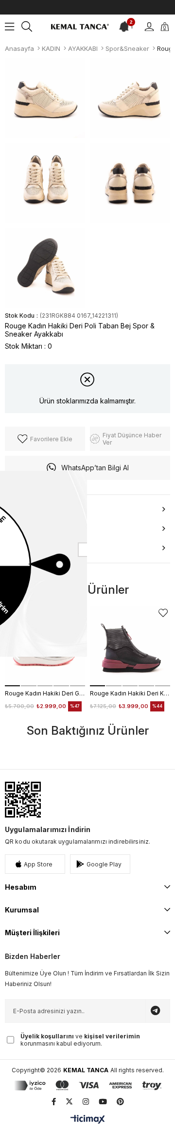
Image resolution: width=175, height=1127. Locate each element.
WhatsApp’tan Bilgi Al (95, 467)
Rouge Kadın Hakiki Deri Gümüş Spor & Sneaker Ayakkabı (45, 693)
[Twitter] (69, 1101)
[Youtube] (103, 1101)
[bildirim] (125, 26)
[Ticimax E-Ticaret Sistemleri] (87, 1120)
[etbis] (23, 800)
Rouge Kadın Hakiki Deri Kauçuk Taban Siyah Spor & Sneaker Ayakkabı (130, 693)
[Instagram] (86, 1101)
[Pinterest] (120, 1101)
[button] (12, 685)
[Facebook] (54, 1101)
